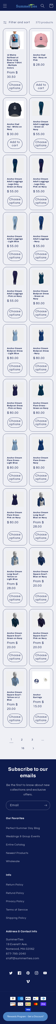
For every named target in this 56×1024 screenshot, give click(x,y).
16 (22, 748)
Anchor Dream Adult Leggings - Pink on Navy (15, 293)
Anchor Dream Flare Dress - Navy (40, 460)
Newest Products (17, 853)
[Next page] (33, 748)
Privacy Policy (15, 901)
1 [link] (11, 739)
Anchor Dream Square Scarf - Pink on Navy (40, 635)
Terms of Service (17, 909)
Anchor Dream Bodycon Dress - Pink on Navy (15, 405)
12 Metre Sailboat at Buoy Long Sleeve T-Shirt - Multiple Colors (14, 61)
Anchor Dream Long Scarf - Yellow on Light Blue (14, 575)
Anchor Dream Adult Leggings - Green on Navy (41, 125)
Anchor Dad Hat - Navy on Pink (40, 57)
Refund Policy (15, 893)
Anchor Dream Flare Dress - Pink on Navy (14, 515)
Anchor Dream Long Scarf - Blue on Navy (40, 515)
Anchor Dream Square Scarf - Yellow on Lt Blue (14, 696)
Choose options (15, 86)
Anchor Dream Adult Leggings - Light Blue (15, 239)
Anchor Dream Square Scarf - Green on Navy (14, 635)
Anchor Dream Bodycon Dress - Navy (41, 351)
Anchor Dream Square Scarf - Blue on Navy (40, 574)
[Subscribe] (45, 805)
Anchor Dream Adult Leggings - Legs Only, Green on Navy (15, 183)
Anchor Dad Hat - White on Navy (14, 126)
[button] (5, 5)
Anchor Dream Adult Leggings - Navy (41, 239)
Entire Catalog (15, 844)
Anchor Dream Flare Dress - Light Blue (14, 460)
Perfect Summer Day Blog (23, 828)
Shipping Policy (16, 918)
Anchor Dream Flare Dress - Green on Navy (41, 405)
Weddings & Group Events (23, 836)
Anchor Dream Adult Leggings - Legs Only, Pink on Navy (41, 183)
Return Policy (14, 884)
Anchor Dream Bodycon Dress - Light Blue (15, 351)
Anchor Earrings (37, 696)
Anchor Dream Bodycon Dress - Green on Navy (41, 295)
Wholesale (13, 861)
